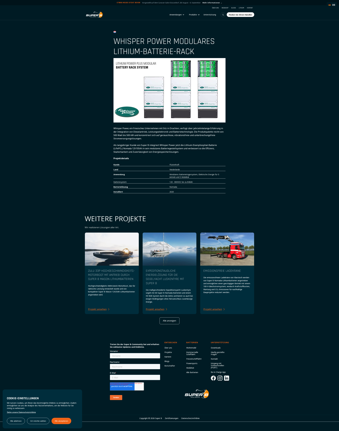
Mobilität (190, 368)
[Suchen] (223, 14)
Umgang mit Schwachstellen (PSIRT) (217, 365)
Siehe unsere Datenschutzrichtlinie (21, 412)
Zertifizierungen (171, 418)
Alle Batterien (192, 372)
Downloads (216, 348)
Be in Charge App (218, 372)
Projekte (168, 352)
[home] (94, 14)
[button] (177, 15)
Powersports (191, 363)
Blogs (166, 361)
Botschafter (169, 366)
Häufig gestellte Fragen (217, 353)
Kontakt (214, 359)
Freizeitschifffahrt (194, 359)
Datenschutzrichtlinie (190, 418)
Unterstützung (210, 14)
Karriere (167, 357)
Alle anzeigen (169, 320)
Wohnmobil (191, 348)
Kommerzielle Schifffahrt (192, 353)
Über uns (168, 348)
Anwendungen (176, 14)
